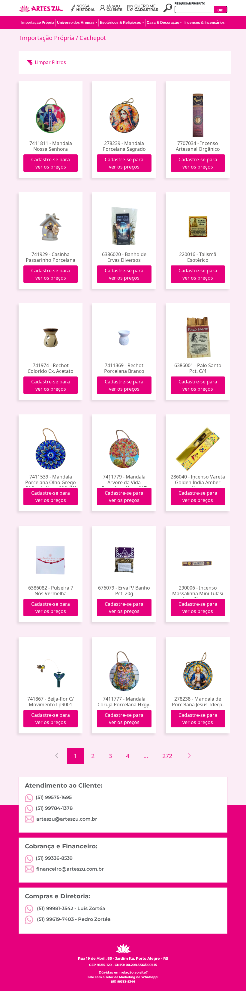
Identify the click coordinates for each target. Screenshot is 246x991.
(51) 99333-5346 (123, 981)
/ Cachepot (91, 38)
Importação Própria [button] (37, 22)
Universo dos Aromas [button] (75, 22)
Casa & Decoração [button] (163, 22)
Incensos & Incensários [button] (204, 22)
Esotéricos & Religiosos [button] (120, 22)
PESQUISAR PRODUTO (190, 3)
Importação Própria (48, 38)
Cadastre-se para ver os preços (50, 163)
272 (167, 756)
